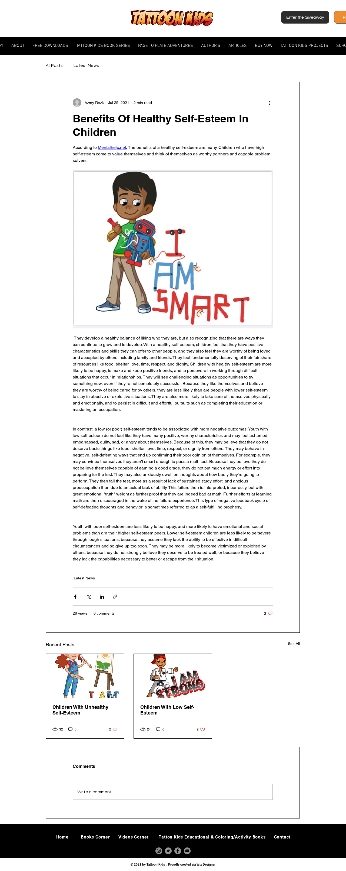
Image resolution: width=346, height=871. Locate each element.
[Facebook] (177, 850)
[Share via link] (115, 596)
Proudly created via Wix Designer (191, 864)
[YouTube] (187, 850)
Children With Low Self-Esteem (167, 710)
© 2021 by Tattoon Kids (148, 864)
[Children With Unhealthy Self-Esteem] (85, 676)
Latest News (86, 65)
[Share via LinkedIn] (101, 596)
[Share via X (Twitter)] (88, 596)
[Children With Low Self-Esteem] (173, 676)
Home (63, 837)
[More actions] (269, 102)
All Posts (54, 65)
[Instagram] (158, 850)
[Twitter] (168, 850)
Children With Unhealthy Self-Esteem (80, 710)
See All (294, 643)
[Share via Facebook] (75, 596)
